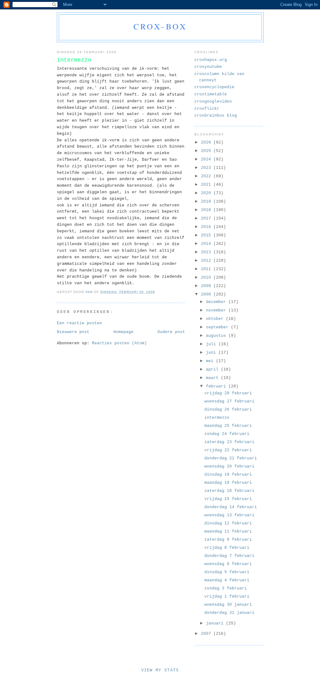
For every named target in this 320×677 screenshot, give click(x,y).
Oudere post (171, 332)
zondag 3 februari (225, 588)
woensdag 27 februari (229, 401)
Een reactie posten (79, 323)
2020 (207, 193)
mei (211, 361)
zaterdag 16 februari (229, 490)
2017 (207, 218)
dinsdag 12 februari (228, 523)
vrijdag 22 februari (228, 450)
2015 (207, 235)
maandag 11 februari (228, 531)
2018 (207, 210)
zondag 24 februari (226, 434)
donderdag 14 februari (230, 507)
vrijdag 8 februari (226, 547)
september (218, 327)
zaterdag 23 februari (229, 442)
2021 (207, 184)
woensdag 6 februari (228, 564)
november (217, 310)
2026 (207, 142)
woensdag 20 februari (229, 466)
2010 (207, 277)
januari (216, 623)
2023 (207, 167)
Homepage (123, 332)
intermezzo (216, 417)
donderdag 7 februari (229, 555)
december (217, 302)
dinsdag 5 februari (226, 572)
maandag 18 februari (228, 482)
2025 (207, 151)
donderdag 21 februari (230, 458)
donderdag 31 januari (229, 612)
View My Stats (160, 670)
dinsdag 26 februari (228, 409)
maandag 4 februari (226, 580)
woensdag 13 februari (229, 515)
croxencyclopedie (214, 87)
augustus (217, 335)
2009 (207, 286)
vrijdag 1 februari (226, 596)
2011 (207, 269)
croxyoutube (208, 66)
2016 (207, 227)
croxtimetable (210, 94)
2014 (207, 243)
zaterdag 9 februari (228, 539)
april (213, 369)
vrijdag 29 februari (228, 393)
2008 (207, 294)
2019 (207, 201)
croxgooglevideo (213, 101)
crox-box (160, 26)
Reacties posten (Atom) (119, 343)
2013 (207, 252)
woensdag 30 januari (228, 604)
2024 (207, 159)
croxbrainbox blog (215, 115)
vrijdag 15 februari (228, 499)
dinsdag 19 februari (228, 474)
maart (213, 378)
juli (212, 344)
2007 (207, 633)
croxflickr (206, 108)
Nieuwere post (73, 332)
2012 (207, 260)
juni (212, 352)
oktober (216, 318)
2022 (207, 176)
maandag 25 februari (228, 425)
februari (217, 386)
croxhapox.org (210, 60)
